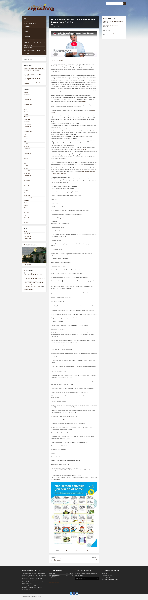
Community (63, 550)
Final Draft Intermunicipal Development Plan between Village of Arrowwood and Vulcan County (34, 282)
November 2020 (27, 178)
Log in (25, 231)
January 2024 (27, 94)
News (56, 26)
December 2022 (27, 124)
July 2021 (26, 158)
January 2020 (27, 195)
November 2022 (27, 126)
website (61, 60)
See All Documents (28, 289)
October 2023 (27, 102)
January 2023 (27, 121)
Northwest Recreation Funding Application (113, 21)
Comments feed (27, 236)
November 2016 (27, 210)
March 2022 (26, 146)
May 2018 (26, 205)
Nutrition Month (81, 149)
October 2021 (27, 156)
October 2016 (27, 212)
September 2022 (28, 131)
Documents (27, 36)
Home (52, 26)
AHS (88, 110)
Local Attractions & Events (32, 42)
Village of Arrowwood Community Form (112, 29)
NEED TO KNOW (28, 21)
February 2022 (27, 148)
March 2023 (26, 116)
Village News (87, 550)
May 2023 (26, 112)
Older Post (94, 557)
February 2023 (27, 119)
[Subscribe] (98, 579)
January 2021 (27, 173)
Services (82, 550)
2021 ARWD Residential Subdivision (33, 278)
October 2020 (27, 180)
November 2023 (27, 99)
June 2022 (26, 139)
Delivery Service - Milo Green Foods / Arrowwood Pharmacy (59, 559)
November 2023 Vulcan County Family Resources (32, 78)
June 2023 (26, 109)
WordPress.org (27, 238)
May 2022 (26, 141)
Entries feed (27, 233)
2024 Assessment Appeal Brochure (111, 25)
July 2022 (26, 136)
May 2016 (26, 220)
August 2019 (27, 200)
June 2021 (26, 161)
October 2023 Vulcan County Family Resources (32, 82)
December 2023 (27, 97)
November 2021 (27, 153)
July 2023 (26, 107)
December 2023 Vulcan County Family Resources (32, 75)
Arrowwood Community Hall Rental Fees (112, 33)
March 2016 (26, 222)
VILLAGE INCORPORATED (30, 23)
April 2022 (26, 143)
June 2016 (26, 217)
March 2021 (26, 168)
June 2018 (26, 202)
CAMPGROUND (28, 45)
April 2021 (26, 165)
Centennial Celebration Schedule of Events (34, 68)
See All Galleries (27, 264)
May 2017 (26, 207)
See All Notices (106, 37)
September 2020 (28, 183)
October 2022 (27, 129)
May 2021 (26, 163)
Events (26, 31)
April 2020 (26, 190)
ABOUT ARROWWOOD (30, 40)
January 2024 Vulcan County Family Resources (32, 71)
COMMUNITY (27, 26)
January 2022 (27, 151)
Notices (26, 34)
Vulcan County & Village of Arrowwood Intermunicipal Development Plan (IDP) (34, 273)
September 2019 (28, 197)
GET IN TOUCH (28, 48)
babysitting (83, 101)
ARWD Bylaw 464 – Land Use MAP (32, 286)
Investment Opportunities (32, 50)
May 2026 (26, 92)
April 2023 (26, 114)
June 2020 (26, 185)
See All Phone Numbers (54, 582)
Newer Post (53, 557)
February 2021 (27, 170)
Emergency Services (71, 550)
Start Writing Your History (91, 559)
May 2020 (26, 188)
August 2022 (27, 134)
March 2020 (26, 193)
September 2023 (28, 104)
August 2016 (27, 215)
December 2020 (27, 175)
